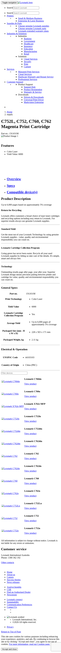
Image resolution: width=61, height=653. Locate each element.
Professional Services (27, 79)
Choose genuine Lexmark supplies (33, 26)
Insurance (28, 46)
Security (27, 61)
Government (29, 41)
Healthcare (28, 44)
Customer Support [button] (15, 82)
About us (11, 574)
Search (10, 8)
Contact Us (12, 607)
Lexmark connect (14, 599)
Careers (10, 577)
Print (26, 64)
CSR (9, 589)
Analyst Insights (14, 587)
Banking (27, 38)
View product (30, 384)
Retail (26, 54)
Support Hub (29, 87)
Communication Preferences (19, 604)
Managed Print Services (28, 72)
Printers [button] (10, 16)
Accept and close (9, 649)
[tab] (33, 179)
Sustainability (13, 602)
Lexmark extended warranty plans (33, 31)
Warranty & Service (33, 92)
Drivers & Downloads (34, 97)
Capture (27, 66)
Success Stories (14, 580)
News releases (13, 582)
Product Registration (33, 89)
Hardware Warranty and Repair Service (35, 77)
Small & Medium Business (30, 18)
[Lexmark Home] (25, 2)
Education (28, 49)
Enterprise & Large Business (31, 21)
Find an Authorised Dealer (18, 592)
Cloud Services (30, 59)
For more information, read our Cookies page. (29, 644)
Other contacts (7, 562)
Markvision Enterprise (34, 102)
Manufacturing (30, 51)
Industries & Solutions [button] (17, 33)
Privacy (10, 627)
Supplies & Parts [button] (14, 23)
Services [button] (10, 69)
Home (9, 112)
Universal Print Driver (34, 100)
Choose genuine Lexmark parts (32, 28)
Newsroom (12, 594)
